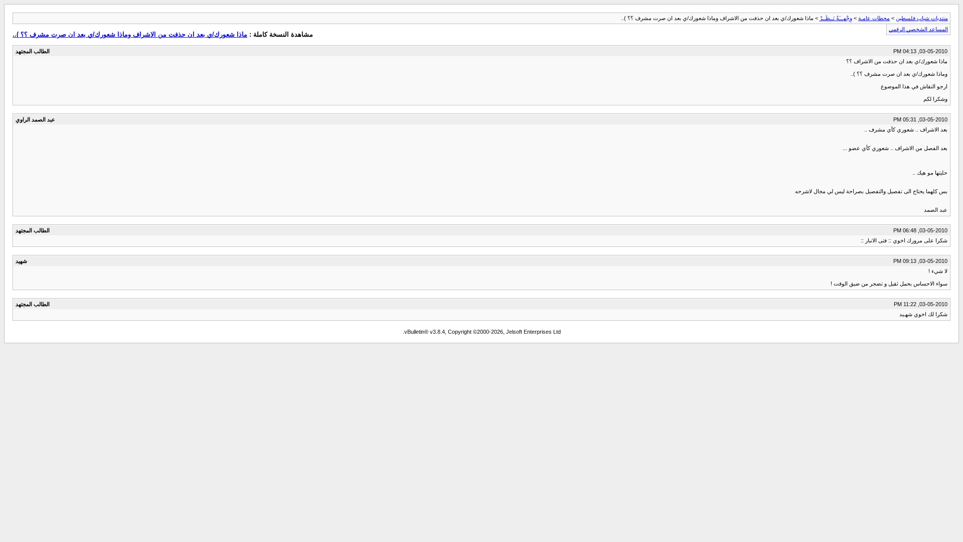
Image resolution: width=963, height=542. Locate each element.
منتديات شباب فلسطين (922, 18)
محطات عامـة (874, 18)
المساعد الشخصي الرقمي (918, 29)
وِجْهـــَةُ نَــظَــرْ (836, 18)
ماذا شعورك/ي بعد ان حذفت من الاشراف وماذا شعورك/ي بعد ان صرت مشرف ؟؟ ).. (130, 34)
